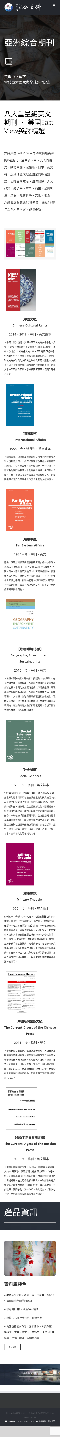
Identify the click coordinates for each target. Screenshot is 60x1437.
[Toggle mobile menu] (54, 4)
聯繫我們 (42, 1421)
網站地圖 (50, 1421)
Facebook (12, 1421)
